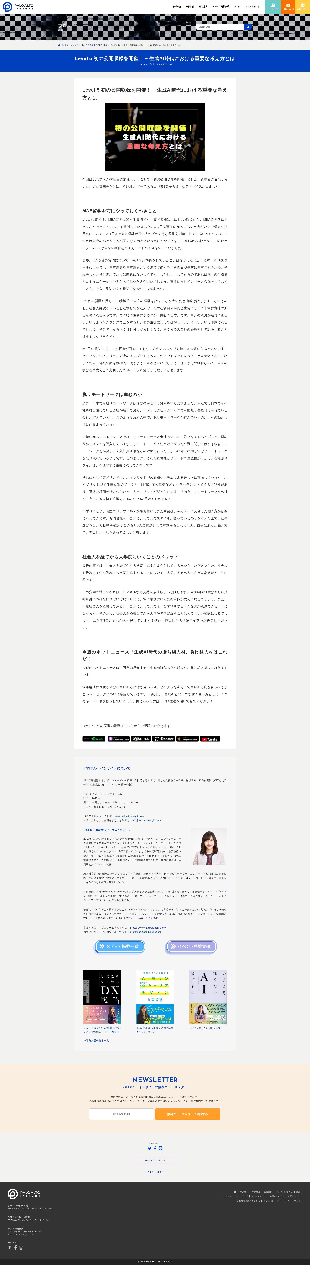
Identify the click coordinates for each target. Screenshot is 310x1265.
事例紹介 (190, 6)
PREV (150, 1172)
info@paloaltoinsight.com (146, 820)
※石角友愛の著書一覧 (96, 1040)
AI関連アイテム (277, 1196)
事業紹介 (177, 6)
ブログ (237, 6)
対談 (298, 1192)
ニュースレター (230, 1196)
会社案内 (203, 6)
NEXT (159, 1172)
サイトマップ (294, 1201)
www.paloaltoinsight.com (129, 816)
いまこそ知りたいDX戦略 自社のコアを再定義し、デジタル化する (102, 1029)
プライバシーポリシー (273, 1201)
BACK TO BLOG (155, 1160)
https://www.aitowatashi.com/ (149, 927)
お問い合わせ (294, 1196)
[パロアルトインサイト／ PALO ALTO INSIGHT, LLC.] (18, 7)
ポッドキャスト (252, 6)
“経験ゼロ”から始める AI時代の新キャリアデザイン (155, 1029)
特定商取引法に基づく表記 (247, 1201)
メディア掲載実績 (220, 6)
